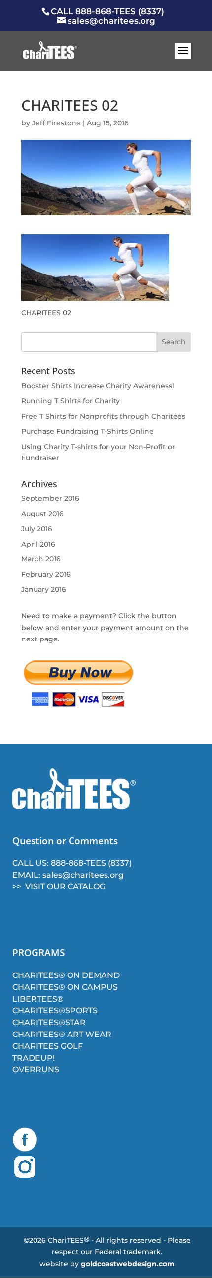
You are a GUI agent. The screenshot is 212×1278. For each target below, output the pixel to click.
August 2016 (42, 513)
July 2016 (36, 528)
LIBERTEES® (38, 999)
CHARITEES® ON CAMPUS (65, 987)
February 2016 (46, 574)
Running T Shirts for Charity (70, 400)
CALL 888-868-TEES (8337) (107, 11)
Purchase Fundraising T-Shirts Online (87, 431)
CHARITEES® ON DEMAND (66, 975)
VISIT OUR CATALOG (65, 886)
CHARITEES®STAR (49, 1022)
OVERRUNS (35, 1069)
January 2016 (43, 589)
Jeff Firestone (56, 123)
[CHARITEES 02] (95, 294)
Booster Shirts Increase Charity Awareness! (97, 385)
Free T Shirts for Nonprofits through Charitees (103, 416)
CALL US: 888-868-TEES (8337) (72, 863)
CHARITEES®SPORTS (55, 1010)
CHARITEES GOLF (47, 1046)
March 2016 (41, 558)
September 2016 (50, 498)
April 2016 (38, 544)
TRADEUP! (33, 1058)
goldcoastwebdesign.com (128, 1263)
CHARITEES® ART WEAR (61, 1034)
